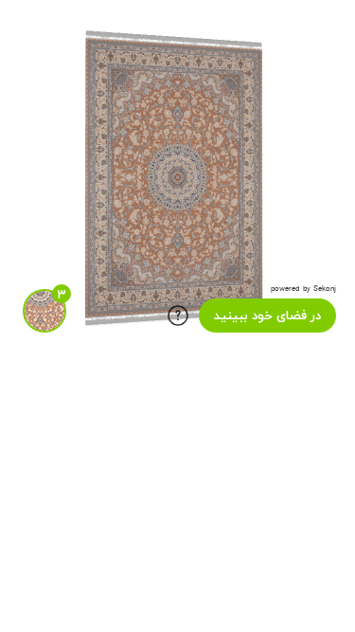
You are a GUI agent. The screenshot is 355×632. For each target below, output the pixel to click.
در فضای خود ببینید (267, 316)
